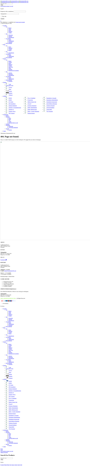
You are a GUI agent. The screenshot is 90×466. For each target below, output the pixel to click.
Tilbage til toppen (4, 452)
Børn (8, 464)
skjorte (15, 464)
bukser (12, 464)
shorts (19, 464)
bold (21, 464)
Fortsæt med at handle (20, 22)
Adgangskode (3, 13)
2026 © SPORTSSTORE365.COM (8, 298)
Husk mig (4, 16)
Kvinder (2, 464)
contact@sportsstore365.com (10, 270)
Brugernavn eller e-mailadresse (7, 11)
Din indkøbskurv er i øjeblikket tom (8, 22)
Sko (10, 464)
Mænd (5, 464)
